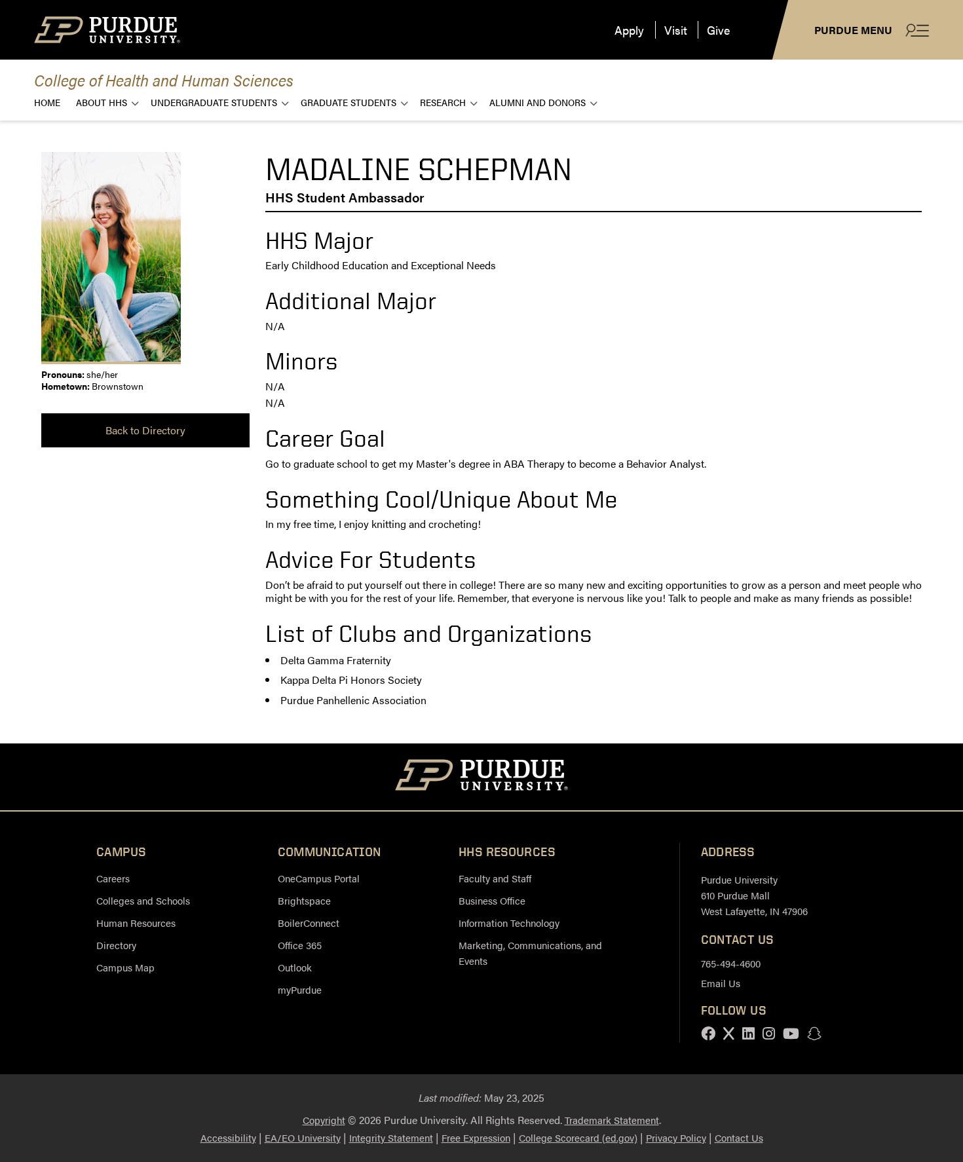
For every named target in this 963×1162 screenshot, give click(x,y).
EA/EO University (303, 1137)
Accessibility (228, 1137)
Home (47, 102)
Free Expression (476, 1137)
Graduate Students (348, 102)
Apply (629, 30)
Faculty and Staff (495, 878)
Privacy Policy (676, 1137)
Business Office (492, 900)
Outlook (295, 967)
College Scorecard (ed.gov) (578, 1137)
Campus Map (125, 967)
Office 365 (300, 945)
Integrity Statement (391, 1137)
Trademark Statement (612, 1120)
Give (718, 30)
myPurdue (300, 989)
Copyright (324, 1120)
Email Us (720, 983)
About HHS (101, 102)
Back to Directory (145, 430)
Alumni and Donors (537, 102)
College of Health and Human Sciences (163, 79)
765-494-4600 (731, 963)
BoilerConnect (308, 922)
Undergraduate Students (214, 102)
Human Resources (136, 922)
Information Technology (509, 922)
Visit (675, 30)
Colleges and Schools (143, 900)
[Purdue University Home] (482, 777)
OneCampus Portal (319, 878)
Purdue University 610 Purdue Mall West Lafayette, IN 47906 (754, 895)
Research (443, 102)
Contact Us (739, 1137)
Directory (116, 945)
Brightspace (304, 900)
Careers (113, 878)
